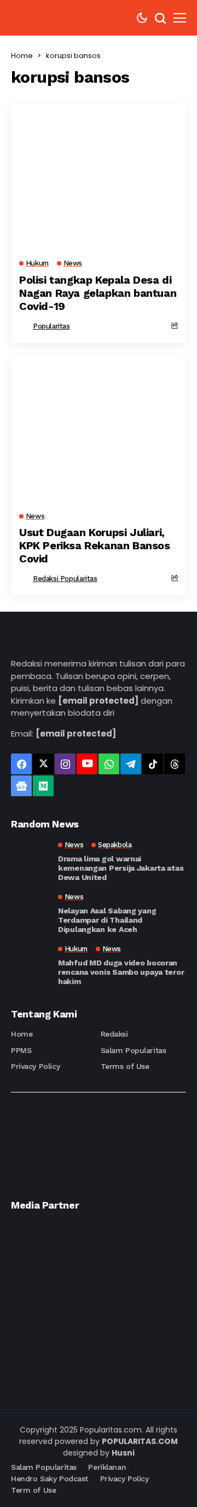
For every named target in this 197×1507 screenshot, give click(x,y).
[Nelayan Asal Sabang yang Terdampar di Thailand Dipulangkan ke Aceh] (30, 912)
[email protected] (98, 700)
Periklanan (107, 1467)
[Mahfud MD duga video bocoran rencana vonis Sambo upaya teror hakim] (30, 964)
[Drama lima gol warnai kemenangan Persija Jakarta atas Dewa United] (30, 860)
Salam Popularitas (133, 1050)
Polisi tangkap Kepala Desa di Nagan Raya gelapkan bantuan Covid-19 (97, 293)
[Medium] (43, 785)
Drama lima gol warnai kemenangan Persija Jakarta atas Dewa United (120, 868)
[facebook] (21, 763)
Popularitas (51, 326)
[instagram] (65, 763)
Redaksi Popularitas (65, 578)
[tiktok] (152, 763)
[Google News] (21, 785)
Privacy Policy (35, 1066)
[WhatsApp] (109, 763)
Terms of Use (125, 1066)
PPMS (21, 1050)
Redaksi (114, 1033)
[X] (43, 763)
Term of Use (33, 1490)
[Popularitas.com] (44, 18)
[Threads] (174, 763)
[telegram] (130, 763)
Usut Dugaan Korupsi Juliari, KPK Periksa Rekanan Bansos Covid (94, 545)
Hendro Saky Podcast (49, 1478)
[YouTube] (87, 763)
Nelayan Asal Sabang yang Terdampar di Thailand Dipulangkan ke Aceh (107, 920)
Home (22, 55)
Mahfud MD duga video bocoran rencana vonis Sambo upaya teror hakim (121, 972)
